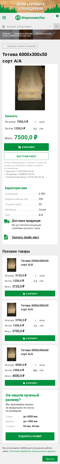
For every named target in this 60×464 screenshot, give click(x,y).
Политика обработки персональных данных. (33, 451)
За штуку (15, 121)
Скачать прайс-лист (25, 237)
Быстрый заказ (26, 156)
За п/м (14, 128)
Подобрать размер (30, 436)
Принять (50, 458)
